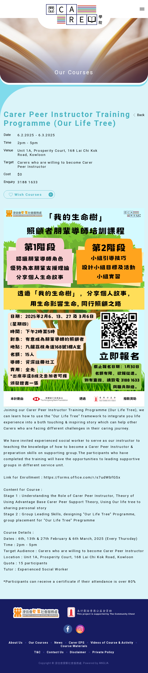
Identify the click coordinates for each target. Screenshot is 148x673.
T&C (37, 652)
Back (140, 115)
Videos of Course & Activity (112, 642)
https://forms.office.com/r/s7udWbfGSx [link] (82, 477)
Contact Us (55, 652)
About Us (16, 642)
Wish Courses (28, 194)
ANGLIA (104, 663)
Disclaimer (78, 652)
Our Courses (38, 642)
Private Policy (103, 652)
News (58, 642)
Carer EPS (76, 642)
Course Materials (74, 646)
